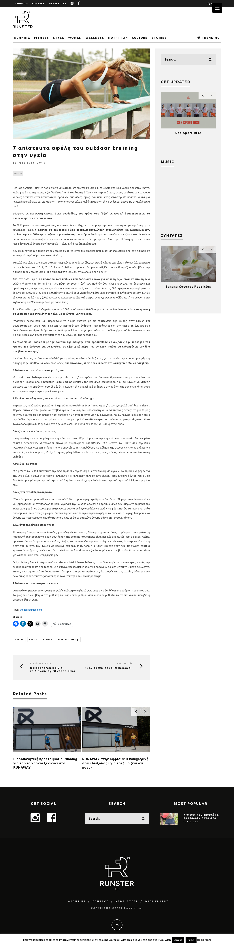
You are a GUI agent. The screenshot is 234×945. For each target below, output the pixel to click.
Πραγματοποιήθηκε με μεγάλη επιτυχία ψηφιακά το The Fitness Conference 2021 (188, 136)
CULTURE (140, 37)
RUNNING (22, 37)
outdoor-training (68, 640)
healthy (47, 640)
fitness (19, 640)
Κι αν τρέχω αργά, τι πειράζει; (109, 667)
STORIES (159, 37)
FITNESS (41, 37)
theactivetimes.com (31, 609)
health (33, 640)
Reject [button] (191, 940)
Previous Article (40, 663)
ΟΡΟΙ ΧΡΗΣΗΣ (157, 901)
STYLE (58, 37)
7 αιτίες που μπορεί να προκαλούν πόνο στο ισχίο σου (201, 818)
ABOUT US (21, 3)
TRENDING (210, 37)
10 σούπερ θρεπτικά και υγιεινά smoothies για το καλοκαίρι (188, 290)
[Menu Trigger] (217, 8)
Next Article (125, 663)
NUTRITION (118, 37)
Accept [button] (178, 940)
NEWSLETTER (57, 3)
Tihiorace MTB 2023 (30, 759)
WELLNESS (95, 37)
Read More (204, 939)
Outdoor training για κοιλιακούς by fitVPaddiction (53, 669)
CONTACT (38, 3)
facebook (81, 3)
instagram (74, 3)
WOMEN (75, 37)
